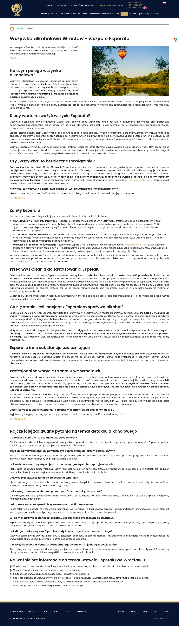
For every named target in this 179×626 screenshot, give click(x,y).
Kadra (84, 14)
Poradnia (60, 14)
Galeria (76, 14)
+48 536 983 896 (135, 5)
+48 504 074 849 (135, 8)
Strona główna (48, 14)
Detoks (124, 14)
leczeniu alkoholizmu (136, 245)
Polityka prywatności (160, 618)
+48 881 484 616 (134, 3)
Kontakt (154, 14)
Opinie (141, 14)
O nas (69, 14)
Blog (147, 14)
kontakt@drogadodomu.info (111, 5)
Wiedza (132, 14)
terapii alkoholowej (141, 180)
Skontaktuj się (17, 58)
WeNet (43, 618)
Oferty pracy (94, 14)
